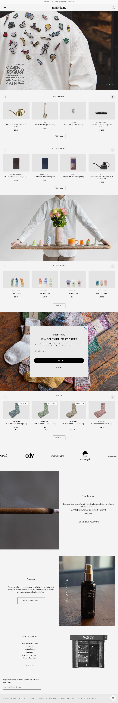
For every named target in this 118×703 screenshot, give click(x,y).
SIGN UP (59, 361)
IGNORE (59, 367)
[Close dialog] (85, 328)
